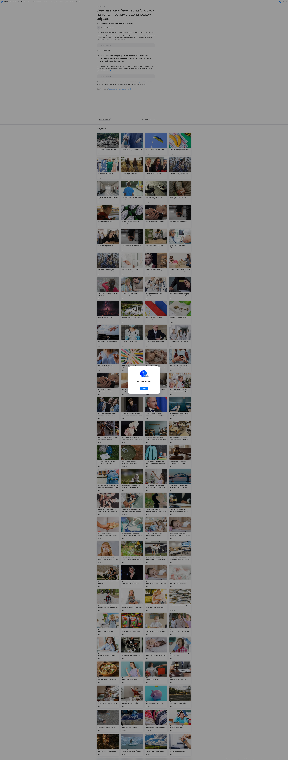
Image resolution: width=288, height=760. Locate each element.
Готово (144, 388)
